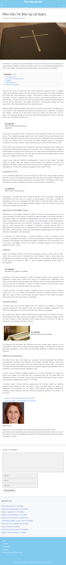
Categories (6, 546)
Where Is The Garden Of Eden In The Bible (19, 398)
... (3, 441)
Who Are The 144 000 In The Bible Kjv (15, 518)
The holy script (33, 1)
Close (14, 74)
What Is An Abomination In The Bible (14, 515)
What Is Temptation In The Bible (13, 512)
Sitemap (5, 549)
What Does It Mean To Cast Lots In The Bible (17, 521)
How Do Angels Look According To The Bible (20, 401)
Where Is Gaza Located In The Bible (14, 532)
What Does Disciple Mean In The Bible (15, 509)
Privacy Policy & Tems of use (12, 552)
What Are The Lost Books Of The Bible (15, 524)
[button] (64, 5)
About (5, 541)
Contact (5, 544)
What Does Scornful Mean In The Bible (15, 529)
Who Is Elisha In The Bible (10, 526)
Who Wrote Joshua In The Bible (12, 506)
